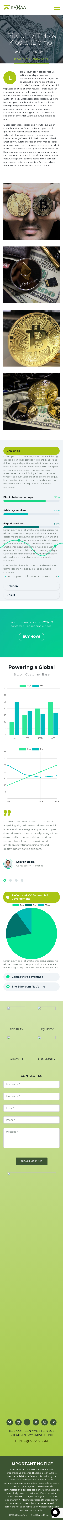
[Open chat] (55, 1512)
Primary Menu (57, 7)
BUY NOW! (31, 637)
